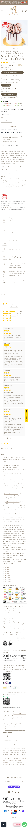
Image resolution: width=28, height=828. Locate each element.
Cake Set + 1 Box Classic (10, 76)
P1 (8, 541)
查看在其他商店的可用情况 (9, 141)
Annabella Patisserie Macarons (13, 816)
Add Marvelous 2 (7, 581)
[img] (14, 333)
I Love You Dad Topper (9, 97)
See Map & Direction (20, 714)
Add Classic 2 (6, 569)
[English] (23, 2)
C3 (8, 533)
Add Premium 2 (7, 577)
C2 (8, 529)
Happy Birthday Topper (9, 94)
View (4, 640)
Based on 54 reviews (9, 305)
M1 (10, 553)
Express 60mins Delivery (11, 494)
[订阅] (22, 781)
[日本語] (25, 2)
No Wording (6, 85)
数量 (2, 117)
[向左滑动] (10, 48)
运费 (10, 67)
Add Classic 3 (7, 571)
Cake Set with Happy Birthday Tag (12, 72)
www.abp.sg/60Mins (10, 207)
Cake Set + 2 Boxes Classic (11, 79)
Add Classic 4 (6, 573)
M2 (10, 559)
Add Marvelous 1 (7, 579)
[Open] (3, 824)
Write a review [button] (14, 307)
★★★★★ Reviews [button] (26, 415)
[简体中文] (22, 2)
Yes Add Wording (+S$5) (10, 88)
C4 (8, 537)
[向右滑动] (17, 48)
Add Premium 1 (7, 575)
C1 (8, 525)
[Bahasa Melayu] (26, 2)
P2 (8, 547)
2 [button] (10, 438)
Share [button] (4, 294)
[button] (2, 11)
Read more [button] (7, 434)
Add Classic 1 (6, 567)
